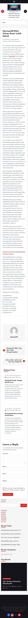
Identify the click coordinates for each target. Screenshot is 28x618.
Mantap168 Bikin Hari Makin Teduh (10, 544)
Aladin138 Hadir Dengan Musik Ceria (11, 530)
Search (3, 500)
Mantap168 (11, 56)
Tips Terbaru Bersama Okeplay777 (10, 537)
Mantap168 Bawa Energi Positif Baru (11, 534)
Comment (5, 453)
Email (4, 473)
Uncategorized (14, 39)
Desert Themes (19, 610)
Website (5, 480)
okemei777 (7, 39)
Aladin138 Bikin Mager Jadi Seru (9, 541)
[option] (14, 577)
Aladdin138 (3, 518)
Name (5, 466)
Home (4, 22)
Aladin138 (3, 512)
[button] (23, 560)
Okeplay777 (4, 510)
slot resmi (3, 521)
